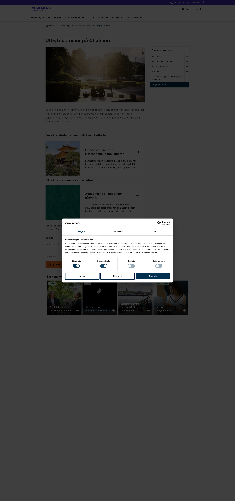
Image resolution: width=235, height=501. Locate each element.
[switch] (103, 266)
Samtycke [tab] (81, 232)
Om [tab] (154, 231)
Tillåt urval (117, 276)
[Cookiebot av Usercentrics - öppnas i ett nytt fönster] (159, 223)
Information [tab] (117, 231)
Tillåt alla (153, 276)
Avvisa (82, 276)
